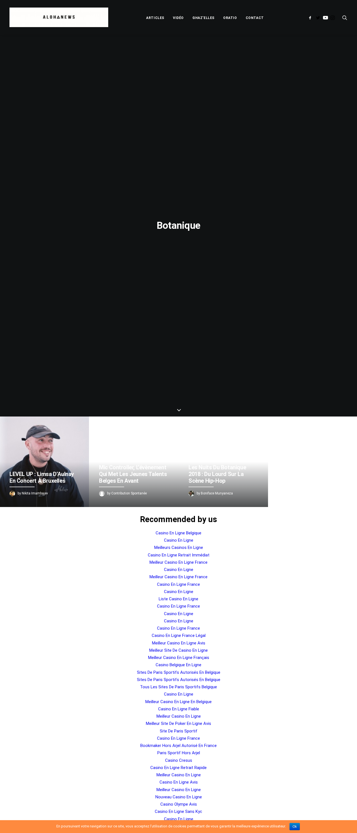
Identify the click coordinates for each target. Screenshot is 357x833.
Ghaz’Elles (203, 18)
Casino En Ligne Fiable (178, 708)
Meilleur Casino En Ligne (178, 716)
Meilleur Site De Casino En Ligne (178, 650)
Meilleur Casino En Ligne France (178, 562)
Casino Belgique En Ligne (178, 664)
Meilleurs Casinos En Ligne (178, 547)
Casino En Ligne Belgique (178, 533)
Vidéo (178, 18)
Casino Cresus (178, 760)
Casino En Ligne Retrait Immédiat (178, 555)
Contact (255, 18)
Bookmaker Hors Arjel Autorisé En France (178, 745)
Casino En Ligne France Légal (179, 635)
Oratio (230, 18)
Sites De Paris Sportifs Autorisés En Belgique (178, 672)
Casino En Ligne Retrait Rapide (178, 767)
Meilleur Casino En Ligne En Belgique (178, 701)
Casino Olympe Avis (178, 804)
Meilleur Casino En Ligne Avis (178, 643)
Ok (295, 827)
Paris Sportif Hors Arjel (178, 752)
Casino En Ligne (178, 540)
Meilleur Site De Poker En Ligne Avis (178, 723)
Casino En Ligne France (178, 584)
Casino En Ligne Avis (179, 782)
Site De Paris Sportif (178, 731)
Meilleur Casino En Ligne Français (178, 657)
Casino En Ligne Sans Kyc (178, 811)
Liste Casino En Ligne (178, 598)
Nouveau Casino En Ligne (178, 796)
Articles (155, 18)
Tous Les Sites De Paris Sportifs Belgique (178, 686)
